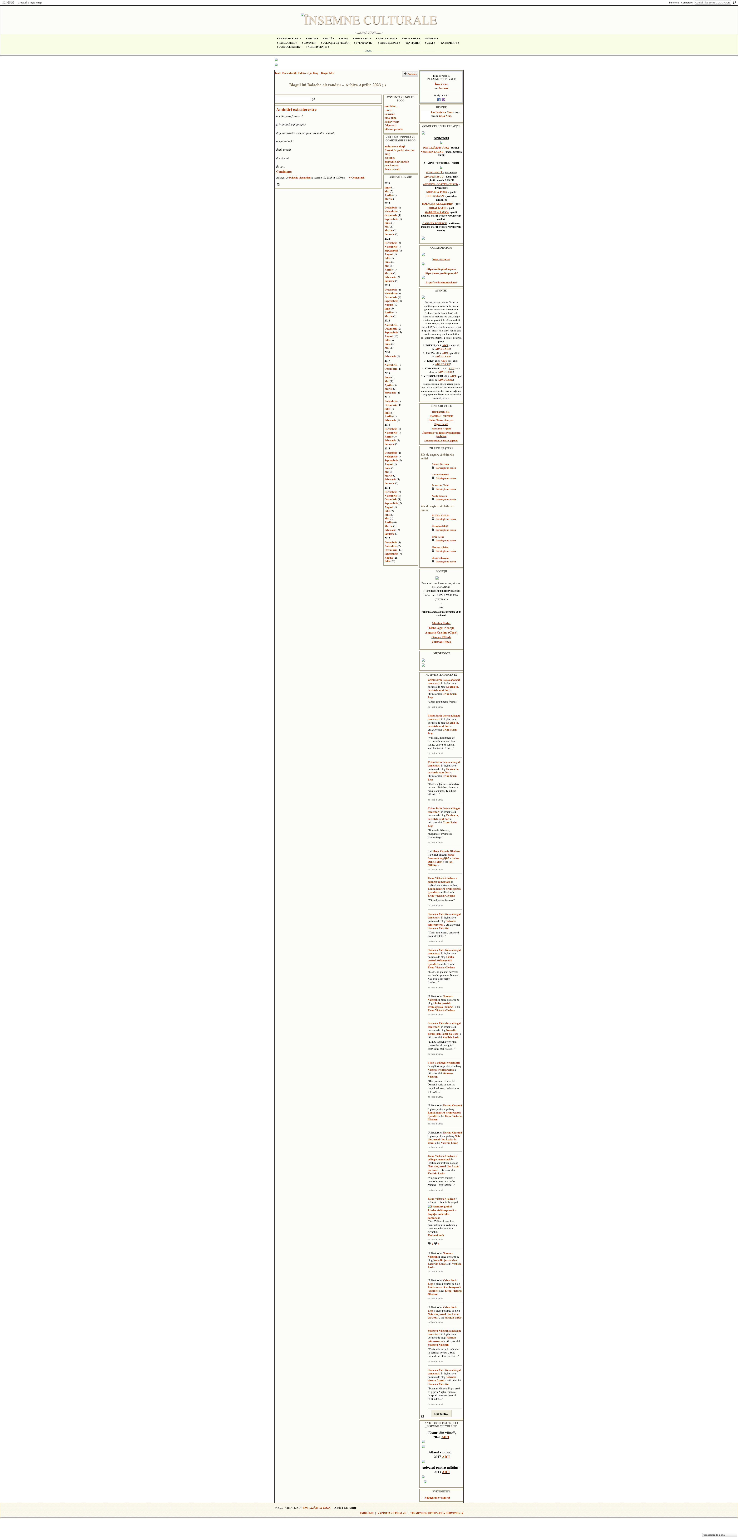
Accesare (443, 88)
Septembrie (391, 219)
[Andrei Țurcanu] (425, 469)
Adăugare (412, 74)
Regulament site (441, 412)
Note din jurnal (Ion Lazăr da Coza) (443, 1032)
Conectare (687, 2)
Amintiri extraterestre (296, 109)
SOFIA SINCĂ (434, 172)
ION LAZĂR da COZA (436, 147)
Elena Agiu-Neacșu (441, 627)
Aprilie (389, 195)
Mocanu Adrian (440, 547)
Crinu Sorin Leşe (438, 680)
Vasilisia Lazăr (451, 1037)
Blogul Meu (327, 73)
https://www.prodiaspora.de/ (441, 273)
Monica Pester (441, 623)
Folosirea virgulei (441, 428)
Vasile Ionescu (439, 495)
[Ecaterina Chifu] (425, 491)
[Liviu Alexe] (425, 542)
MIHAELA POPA (436, 192)
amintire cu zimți (395, 146)
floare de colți (392, 169)
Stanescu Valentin (438, 914)
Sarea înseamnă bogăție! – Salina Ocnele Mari (443, 858)
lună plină (390, 118)
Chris (431, 1062)
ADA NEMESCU (433, 177)
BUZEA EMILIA (441, 515)
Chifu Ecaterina (440, 474)
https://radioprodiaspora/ (441, 269)
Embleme (366, 1513)
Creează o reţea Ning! (30, 2)
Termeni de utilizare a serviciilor (436, 1513)
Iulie (387, 258)
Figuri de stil (441, 424)
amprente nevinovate (397, 161)
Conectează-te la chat (714, 1535)
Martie (388, 199)
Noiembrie (391, 211)
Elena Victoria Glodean (446, 851)
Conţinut (278, 185)
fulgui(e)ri (390, 125)
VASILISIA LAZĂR (432, 152)
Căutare (734, 2)
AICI (445, 345)
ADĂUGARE (442, 349)
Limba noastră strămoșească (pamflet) (444, 890)
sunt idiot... (391, 106)
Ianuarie (389, 234)
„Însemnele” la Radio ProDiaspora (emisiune (441, 434)
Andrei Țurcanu (440, 464)
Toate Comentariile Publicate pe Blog (296, 73)
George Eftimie (441, 637)
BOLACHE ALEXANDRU (437, 204)
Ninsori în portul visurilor (400, 150)
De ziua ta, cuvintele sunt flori (443, 688)
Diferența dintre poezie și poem (441, 440)
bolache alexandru (300, 177)
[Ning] (8, 2)
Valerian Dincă (441, 641)
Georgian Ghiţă (440, 526)
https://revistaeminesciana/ (441, 282)
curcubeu (390, 158)
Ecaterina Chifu (440, 485)
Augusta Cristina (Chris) (441, 632)
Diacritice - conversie (441, 416)
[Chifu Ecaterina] (425, 480)
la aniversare (392, 122)
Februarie (390, 277)
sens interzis (391, 165)
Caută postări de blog (313, 99)
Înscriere (674, 2)
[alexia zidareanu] (425, 563)
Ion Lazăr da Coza (441, 112)
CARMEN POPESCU (434, 223)
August (389, 254)
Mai (387, 191)
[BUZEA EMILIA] (425, 521)
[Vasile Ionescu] (425, 501)
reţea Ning (445, 116)
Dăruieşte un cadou (446, 467)
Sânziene (390, 114)
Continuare (284, 171)
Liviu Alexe (438, 536)
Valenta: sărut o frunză (442, 1378)
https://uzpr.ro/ (441, 259)
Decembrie (391, 207)
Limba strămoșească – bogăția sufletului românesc (442, 1214)
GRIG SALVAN (435, 196)
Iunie (388, 187)
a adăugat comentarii (442, 880)
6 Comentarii (357, 177)
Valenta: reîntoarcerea (442, 922)
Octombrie (391, 215)
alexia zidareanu (440, 558)
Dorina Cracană (452, 1105)
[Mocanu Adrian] (425, 553)
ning (387, 154)
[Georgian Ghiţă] (425, 532)
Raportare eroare (391, 1513)
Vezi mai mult (436, 1235)
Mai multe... (441, 1414)
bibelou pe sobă (394, 129)
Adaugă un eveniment (437, 1497)
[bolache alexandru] (281, 93)
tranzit (388, 110)
